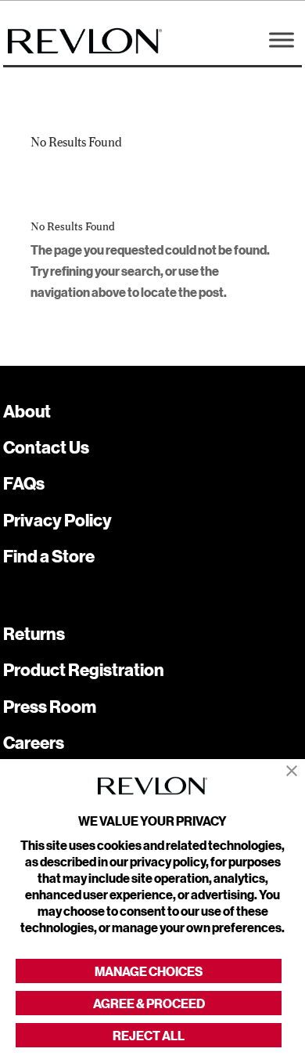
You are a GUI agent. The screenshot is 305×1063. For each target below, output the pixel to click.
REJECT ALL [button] (149, 1035)
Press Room (49, 706)
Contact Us (46, 446)
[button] (291, 771)
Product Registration (83, 669)
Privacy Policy (57, 519)
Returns (34, 633)
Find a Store (49, 555)
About (27, 410)
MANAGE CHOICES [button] (149, 971)
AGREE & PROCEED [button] (149, 1003)
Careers (33, 742)
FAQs (24, 483)
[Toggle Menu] (281, 39)
